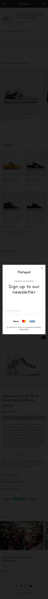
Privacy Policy (24, 329)
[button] (42, 268)
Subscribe (40, 311)
